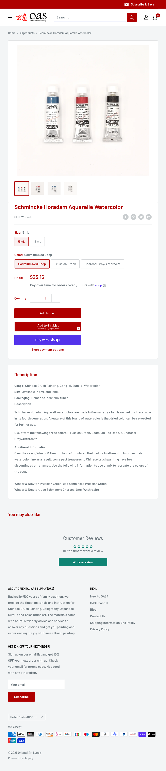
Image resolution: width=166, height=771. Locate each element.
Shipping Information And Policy (112, 622)
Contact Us (98, 616)
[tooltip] (78, 328)
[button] (48, 326)
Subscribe (21, 697)
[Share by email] (149, 217)
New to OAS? (99, 596)
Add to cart (48, 313)
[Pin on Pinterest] (133, 217)
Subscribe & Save (142, 4)
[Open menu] (10, 17)
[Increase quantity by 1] (56, 298)
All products (27, 33)
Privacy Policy (100, 629)
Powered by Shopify (20, 758)
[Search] (132, 17)
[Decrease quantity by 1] (34, 298)
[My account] (146, 17)
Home (12, 33)
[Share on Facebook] (126, 217)
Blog (93, 609)
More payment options (48, 349)
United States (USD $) (23, 717)
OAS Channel (99, 603)
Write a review (83, 562)
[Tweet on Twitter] (141, 217)
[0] (154, 17)
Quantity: (21, 298)
